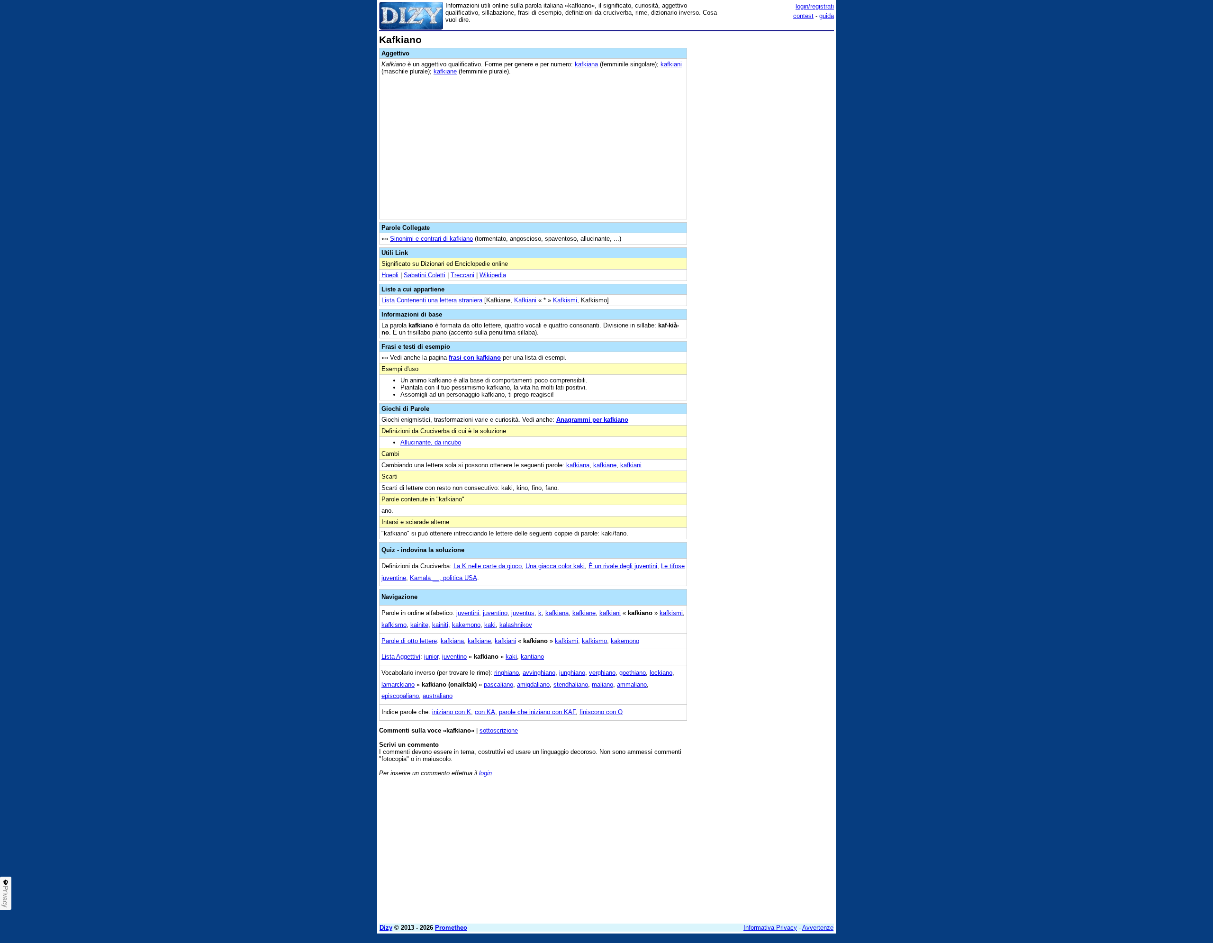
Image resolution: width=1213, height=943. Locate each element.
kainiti (440, 624)
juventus (522, 613)
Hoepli (389, 275)
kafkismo (394, 624)
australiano (438, 695)
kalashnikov (515, 624)
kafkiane (445, 71)
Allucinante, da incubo (430, 442)
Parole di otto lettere (409, 640)
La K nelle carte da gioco (487, 566)
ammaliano (632, 684)
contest (803, 15)
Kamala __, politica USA (443, 577)
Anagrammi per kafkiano (592, 419)
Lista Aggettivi (400, 656)
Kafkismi (565, 300)
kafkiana (586, 64)
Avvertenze (817, 927)
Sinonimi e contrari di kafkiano (431, 238)
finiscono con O (601, 712)
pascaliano (498, 684)
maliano (602, 684)
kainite (419, 624)
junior (431, 656)
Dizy (386, 927)
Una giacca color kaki (555, 566)
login (485, 773)
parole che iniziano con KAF (537, 712)
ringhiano (506, 672)
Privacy (5, 896)
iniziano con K (451, 712)
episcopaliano (400, 695)
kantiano (532, 656)
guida (826, 15)
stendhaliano (570, 684)
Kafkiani (525, 300)
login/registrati (815, 6)
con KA (485, 712)
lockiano (661, 672)
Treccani (462, 275)
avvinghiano (539, 672)
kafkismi (671, 613)
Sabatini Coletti (424, 275)
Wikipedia (493, 275)
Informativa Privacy (770, 927)
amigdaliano (533, 684)
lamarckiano (398, 684)
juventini (467, 613)
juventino (495, 613)
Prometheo (451, 927)
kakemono (466, 624)
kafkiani (671, 64)
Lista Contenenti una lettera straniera (431, 300)
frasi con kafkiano (475, 357)
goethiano (632, 672)
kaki (490, 624)
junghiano (572, 672)
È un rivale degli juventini (622, 566)
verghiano (602, 672)
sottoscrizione (499, 730)
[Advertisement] (763, 177)
